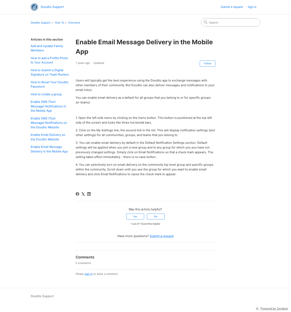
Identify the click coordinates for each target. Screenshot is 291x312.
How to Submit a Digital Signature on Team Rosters (50, 72)
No (155, 216)
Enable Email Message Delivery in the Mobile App (49, 149)
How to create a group (46, 94)
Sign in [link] (252, 7)
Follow (207, 63)
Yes (135, 216)
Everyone (74, 22)
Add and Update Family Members (47, 48)
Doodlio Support (41, 22)
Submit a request (232, 7)
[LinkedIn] (89, 194)
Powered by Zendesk (274, 308)
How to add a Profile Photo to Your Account (49, 60)
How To (59, 22)
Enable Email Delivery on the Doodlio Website (48, 137)
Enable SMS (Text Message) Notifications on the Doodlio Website (49, 122)
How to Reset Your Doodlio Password (49, 84)
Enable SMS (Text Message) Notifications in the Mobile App (48, 106)
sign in (89, 273)
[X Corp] (83, 194)
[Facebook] (77, 194)
